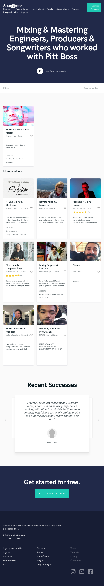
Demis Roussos (11, 231)
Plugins (75, 9)
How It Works (37, 9)
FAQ (5, 564)
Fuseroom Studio (52, 442)
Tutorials (74, 552)
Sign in (24, 12)
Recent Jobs (22, 9)
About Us (7, 556)
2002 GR (23, 235)
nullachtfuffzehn (45, 295)
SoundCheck (62, 9)
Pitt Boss (22, 159)
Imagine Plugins (10, 12)
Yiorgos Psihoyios (12, 235)
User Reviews (9, 560)
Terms (73, 548)
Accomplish (10, 162)
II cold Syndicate (11, 159)
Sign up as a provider (13, 548)
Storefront (41, 548)
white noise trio (57, 295)
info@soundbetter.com (14, 535)
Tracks (50, 9)
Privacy (73, 556)
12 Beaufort (43, 298)
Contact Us (75, 560)
